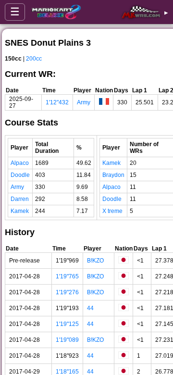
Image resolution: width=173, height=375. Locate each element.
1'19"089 (67, 340)
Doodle (20, 175)
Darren (20, 199)
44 (90, 308)
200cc (34, 58)
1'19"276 (67, 292)
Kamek (20, 211)
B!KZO (95, 260)
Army (83, 102)
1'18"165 (67, 371)
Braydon (113, 175)
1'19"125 (67, 324)
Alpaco (20, 163)
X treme (112, 211)
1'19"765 (67, 276)
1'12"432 (57, 102)
